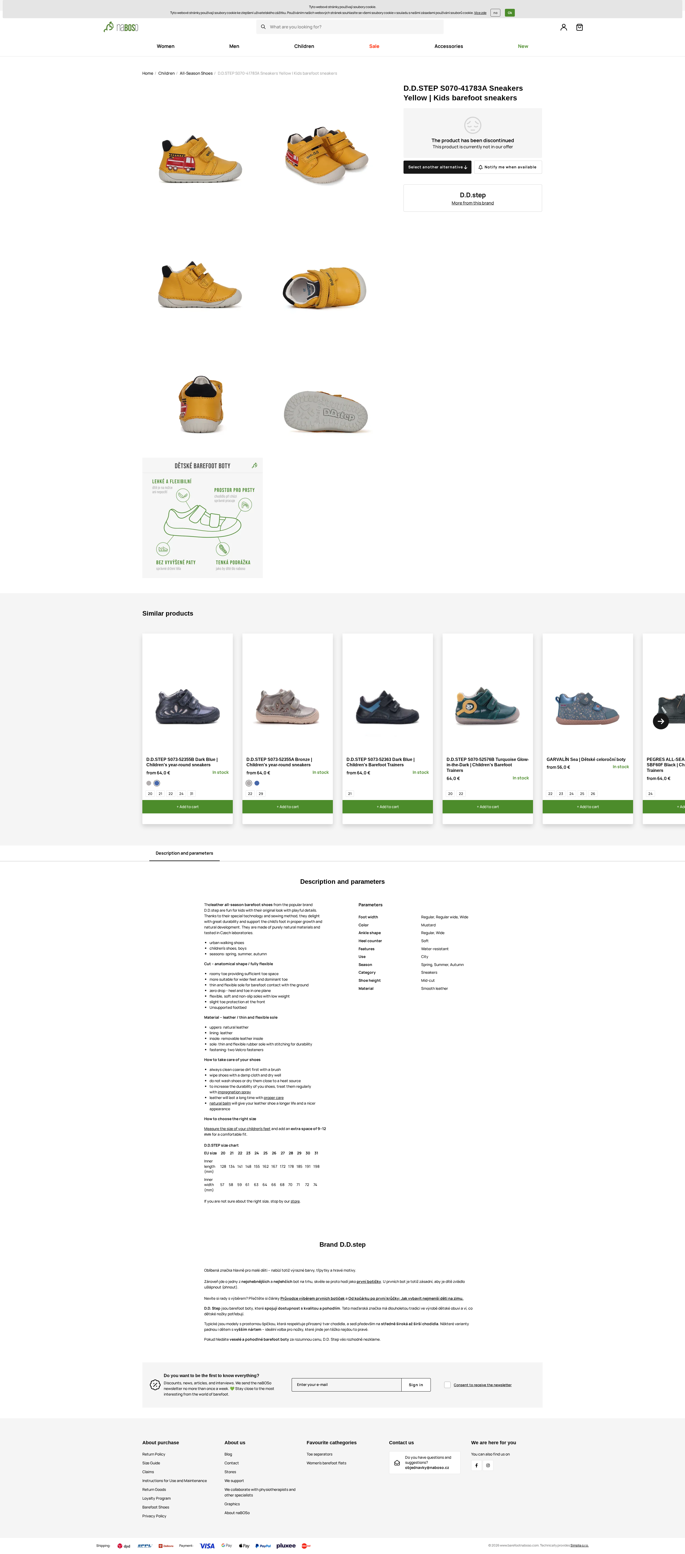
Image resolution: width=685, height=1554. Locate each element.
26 (593, 793)
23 (561, 793)
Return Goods (154, 1489)
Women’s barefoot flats (326, 1462)
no (495, 12)
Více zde (480, 12)
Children (166, 73)
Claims (148, 1471)
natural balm (220, 1103)
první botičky (369, 1281)
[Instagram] (488, 1465)
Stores (230, 1471)
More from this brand (473, 203)
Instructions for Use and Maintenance (174, 1480)
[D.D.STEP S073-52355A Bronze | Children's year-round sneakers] (150, 783)
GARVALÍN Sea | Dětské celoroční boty (586, 759)
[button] (661, 721)
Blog (228, 1454)
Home (147, 73)
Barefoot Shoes (155, 1507)
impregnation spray (234, 1091)
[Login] (564, 27)
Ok (510, 12)
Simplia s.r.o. (579, 1545)
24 (181, 793)
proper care (274, 1097)
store (295, 1201)
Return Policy (153, 1454)
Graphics (232, 1503)
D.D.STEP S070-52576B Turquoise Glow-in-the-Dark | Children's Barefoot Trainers (488, 765)
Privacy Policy (154, 1515)
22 (171, 793)
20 (150, 793)
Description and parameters (184, 853)
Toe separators (319, 1454)
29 (261, 793)
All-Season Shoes (196, 73)
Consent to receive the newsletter (483, 1384)
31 (191, 793)
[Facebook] (476, 1465)
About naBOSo (237, 1512)
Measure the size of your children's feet (237, 1128)
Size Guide (151, 1462)
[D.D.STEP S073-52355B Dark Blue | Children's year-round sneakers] (158, 783)
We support (234, 1480)
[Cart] (579, 27)
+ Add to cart (188, 806)
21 (160, 793)
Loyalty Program (156, 1498)
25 (582, 793)
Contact (231, 1462)
